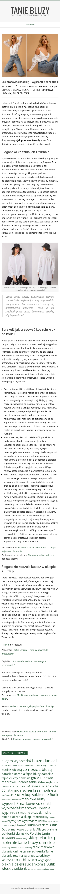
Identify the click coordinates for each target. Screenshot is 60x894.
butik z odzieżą (12, 770)
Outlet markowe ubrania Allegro (24, 829)
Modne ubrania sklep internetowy (25, 817)
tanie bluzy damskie (36, 842)
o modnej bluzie (13, 825)
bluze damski (44, 760)
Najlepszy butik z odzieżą (41, 555)
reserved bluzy (21, 839)
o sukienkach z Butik (40, 825)
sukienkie (9, 842)
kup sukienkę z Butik (41, 794)
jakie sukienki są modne (33, 790)
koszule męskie (31, 89)
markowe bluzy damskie (11, 800)
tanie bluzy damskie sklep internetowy (17, 847)
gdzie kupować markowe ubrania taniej (27, 779)
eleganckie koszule (41, 86)
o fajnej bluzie (52, 821)
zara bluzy (32, 869)
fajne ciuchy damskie (16, 778)
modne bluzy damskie (35, 812)
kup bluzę (18, 795)
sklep (6, 644)
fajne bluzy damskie (39, 774)
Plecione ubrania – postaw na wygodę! (33, 739)
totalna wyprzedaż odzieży (31, 855)
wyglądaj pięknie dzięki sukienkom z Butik (28, 862)
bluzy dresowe (28, 765)
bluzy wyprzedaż (46, 765)
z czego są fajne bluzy (45, 869)
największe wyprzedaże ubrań (26, 821)
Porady (10, 86)
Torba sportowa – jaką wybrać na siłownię (31, 706)
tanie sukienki (34, 851)
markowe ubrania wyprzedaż (26, 810)
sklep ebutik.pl (22, 93)
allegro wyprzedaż (17, 760)
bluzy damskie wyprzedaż (12, 765)
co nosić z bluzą (37, 769)
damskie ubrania (13, 774)
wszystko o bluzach (19, 859)
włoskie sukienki (15, 868)
